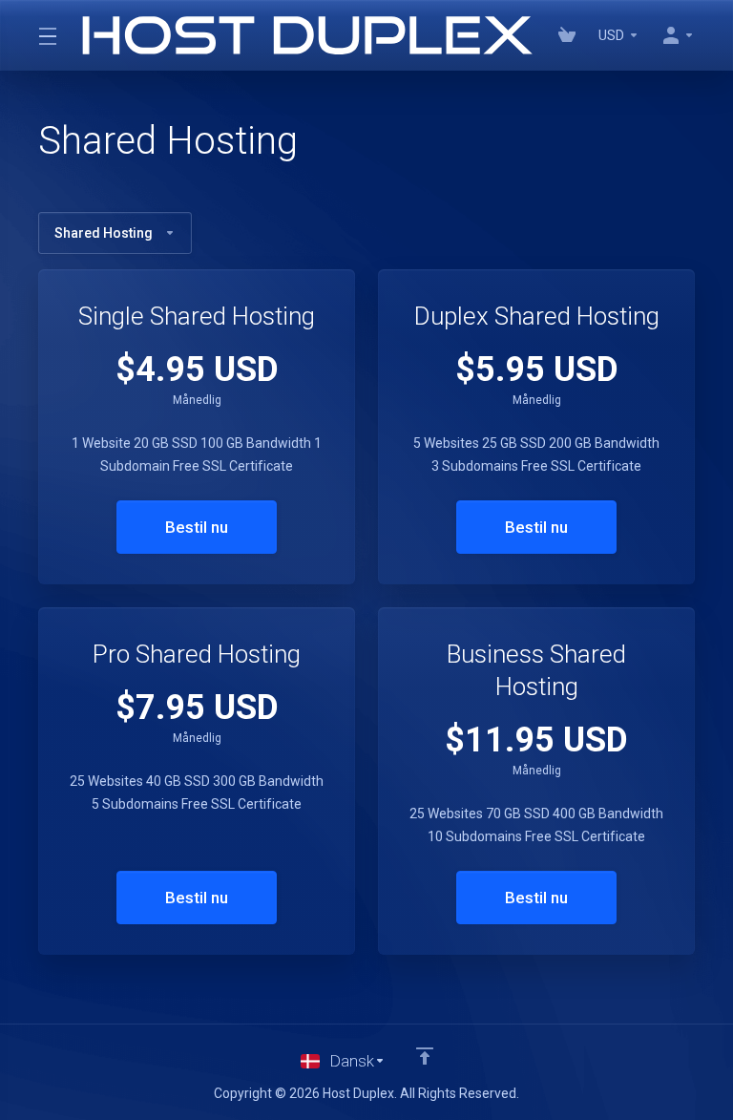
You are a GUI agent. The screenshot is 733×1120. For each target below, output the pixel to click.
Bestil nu (196, 527)
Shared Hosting (103, 233)
